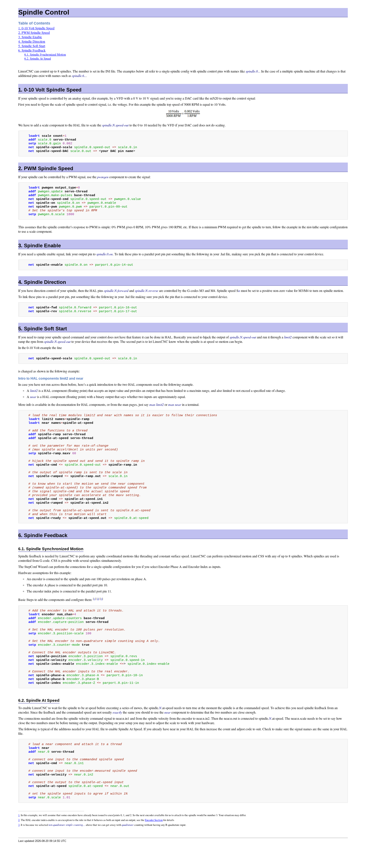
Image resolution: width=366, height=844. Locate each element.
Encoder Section (154, 820)
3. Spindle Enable (30, 37)
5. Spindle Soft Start (31, 46)
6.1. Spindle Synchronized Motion (45, 54)
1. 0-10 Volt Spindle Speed (36, 28)
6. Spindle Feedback (32, 50)
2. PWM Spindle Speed (34, 32)
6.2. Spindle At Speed (37, 58)
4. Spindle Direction (31, 41)
